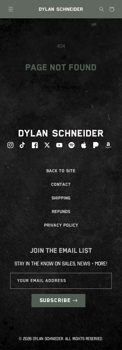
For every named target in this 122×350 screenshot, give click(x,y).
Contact (61, 184)
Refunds (61, 211)
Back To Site (61, 170)
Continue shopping (61, 88)
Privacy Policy (61, 225)
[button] (11, 9)
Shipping (61, 197)
